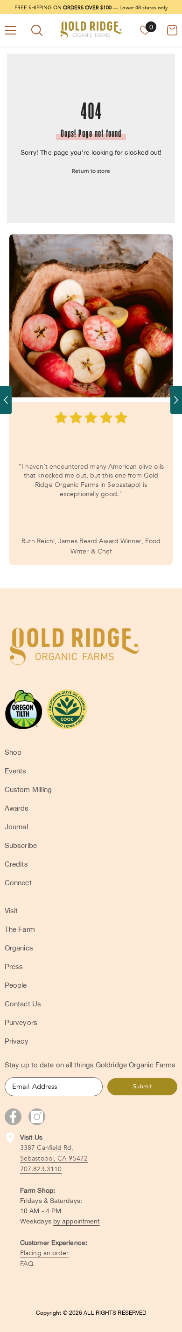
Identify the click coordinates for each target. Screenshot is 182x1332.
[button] (6, 400)
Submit (142, 1086)
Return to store (91, 171)
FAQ (27, 1263)
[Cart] (172, 30)
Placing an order (44, 1253)
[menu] (10, 30)
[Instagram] (36, 1116)
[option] (91, 399)
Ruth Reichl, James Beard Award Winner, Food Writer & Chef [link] (91, 546)
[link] (91, 315)
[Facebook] (13, 1116)
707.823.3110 (41, 1169)
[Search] (36, 30)
